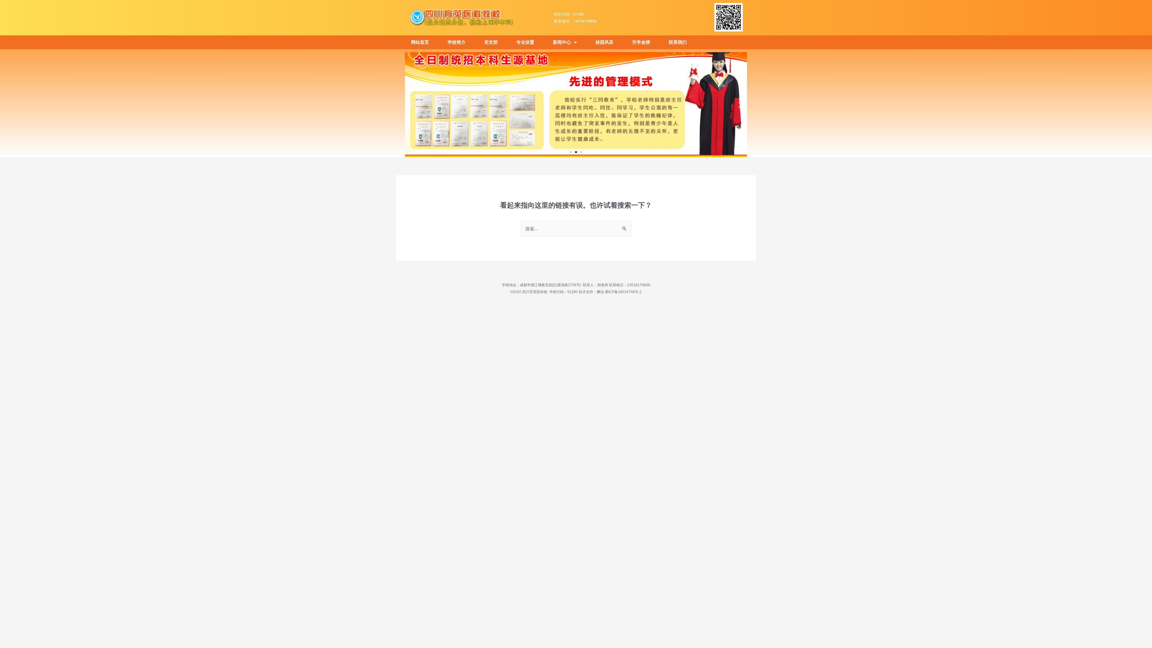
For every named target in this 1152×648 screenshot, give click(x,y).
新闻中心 (562, 42)
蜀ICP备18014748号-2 (623, 292)
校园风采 (605, 42)
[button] (571, 152)
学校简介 (457, 42)
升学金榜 (641, 42)
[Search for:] (576, 228)
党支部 (491, 42)
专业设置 (525, 42)
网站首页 (420, 42)
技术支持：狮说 (592, 292)
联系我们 (678, 42)
